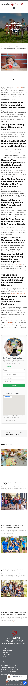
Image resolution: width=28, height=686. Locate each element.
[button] (14, 7)
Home (2, 47)
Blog (4, 662)
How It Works (6, 654)
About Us (5, 652)
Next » (20, 622)
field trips (18, 174)
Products (5, 656)
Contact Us (6, 660)
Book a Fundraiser (8, 658)
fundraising (19, 264)
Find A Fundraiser (7, 650)
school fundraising (18, 87)
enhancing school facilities (18, 293)
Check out (9, 322)
